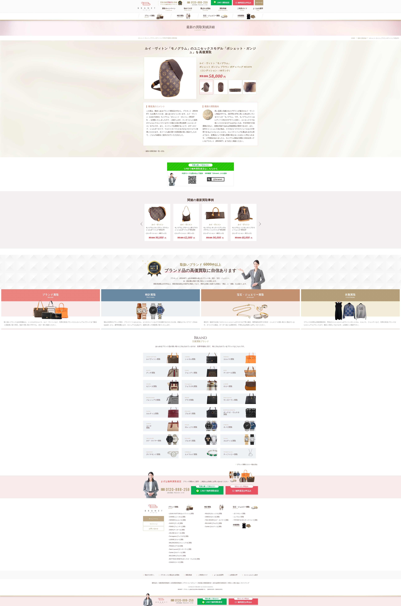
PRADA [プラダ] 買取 (176, 546)
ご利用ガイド (242, 9)
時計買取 (180, 16)
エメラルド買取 (239, 517)
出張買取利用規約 (176, 583)
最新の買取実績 (362, 38)
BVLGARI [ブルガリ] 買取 (177, 556)
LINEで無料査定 (213, 600)
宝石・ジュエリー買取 (211, 16)
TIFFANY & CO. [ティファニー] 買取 (246, 520)
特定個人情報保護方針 (205, 583)
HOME (353, 38)
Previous (141, 222)
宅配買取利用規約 (164, 583)
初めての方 (188, 9)
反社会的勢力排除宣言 (220, 583)
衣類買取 (241, 16)
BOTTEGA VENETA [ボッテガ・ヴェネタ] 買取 (184, 559)
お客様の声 (233, 575)
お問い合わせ (153, 529)
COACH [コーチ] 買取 (176, 562)
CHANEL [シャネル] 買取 (177, 517)
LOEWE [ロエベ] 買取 (176, 539)
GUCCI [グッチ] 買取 (176, 523)
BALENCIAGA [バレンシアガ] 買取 (180, 543)
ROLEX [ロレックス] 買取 (213, 513)
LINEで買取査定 (223, 2)
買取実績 (223, 9)
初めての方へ (149, 575)
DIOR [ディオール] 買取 (177, 530)
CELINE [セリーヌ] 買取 (177, 533)
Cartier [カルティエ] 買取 (177, 552)
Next (259, 222)
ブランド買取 (150, 16)
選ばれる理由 (205, 9)
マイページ (259, 2)
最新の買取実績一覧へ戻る (155, 151)
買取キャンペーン (168, 9)
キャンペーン (153, 519)
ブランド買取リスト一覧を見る (247, 464)
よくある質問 (258, 9)
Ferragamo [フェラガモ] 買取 (178, 536)
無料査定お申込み (244, 3)
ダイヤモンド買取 (239, 513)
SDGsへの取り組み (234, 583)
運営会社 (154, 583)
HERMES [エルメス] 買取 (177, 520)
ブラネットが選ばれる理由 (170, 575)
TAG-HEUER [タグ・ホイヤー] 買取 (216, 520)
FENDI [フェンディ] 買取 (177, 526)
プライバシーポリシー (190, 583)
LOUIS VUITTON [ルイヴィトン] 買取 (181, 513)
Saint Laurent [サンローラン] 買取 (180, 549)
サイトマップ (245, 583)
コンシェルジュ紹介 (251, 575)
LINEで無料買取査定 (209, 489)
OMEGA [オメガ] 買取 (212, 517)
